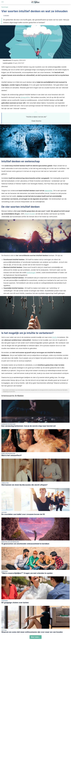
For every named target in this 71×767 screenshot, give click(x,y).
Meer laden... (35, 637)
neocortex (48, 191)
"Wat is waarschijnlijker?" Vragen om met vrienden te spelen (27, 573)
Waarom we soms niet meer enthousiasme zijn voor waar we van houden (32, 632)
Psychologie (4, 7)
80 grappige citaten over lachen (15, 603)
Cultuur (3, 512)
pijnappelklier (25, 97)
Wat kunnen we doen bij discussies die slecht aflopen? (24, 485)
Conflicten (5, 483)
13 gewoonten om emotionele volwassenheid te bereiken (25, 544)
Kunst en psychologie (8, 453)
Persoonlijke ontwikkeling (10, 542)
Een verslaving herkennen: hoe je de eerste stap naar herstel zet (28, 426)
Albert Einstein (30, 214)
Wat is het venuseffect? (11, 455)
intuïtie (54, 337)
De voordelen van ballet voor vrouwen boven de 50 (23, 514)
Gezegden (4, 571)
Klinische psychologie (8, 424)
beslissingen (31, 272)
